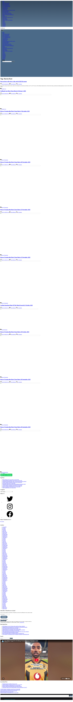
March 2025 (4, 542)
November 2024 (4, 545)
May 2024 (4, 551)
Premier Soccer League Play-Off (7, 17)
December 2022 (4, 566)
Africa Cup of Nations (5, 3)
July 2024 (3, 549)
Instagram (3, 23)
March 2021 (4, 585)
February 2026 (4, 532)
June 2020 (4, 593)
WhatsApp (4, 24)
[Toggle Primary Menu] (2, 30)
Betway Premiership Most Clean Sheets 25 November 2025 (15, 209)
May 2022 (4, 572)
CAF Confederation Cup (6, 6)
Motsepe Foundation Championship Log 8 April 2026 (10, 630)
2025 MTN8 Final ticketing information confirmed (10, 632)
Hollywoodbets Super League (7, 13)
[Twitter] (9, 502)
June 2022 (4, 571)
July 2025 (3, 538)
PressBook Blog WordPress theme (9, 699)
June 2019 (4, 604)
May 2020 (4, 594)
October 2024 (4, 546)
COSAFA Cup (4, 9)
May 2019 (4, 605)
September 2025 (4, 536)
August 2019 (4, 602)
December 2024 (4, 544)
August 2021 (4, 580)
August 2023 (4, 559)
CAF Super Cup (5, 7)
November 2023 (4, 556)
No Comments (19, 84)
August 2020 (4, 591)
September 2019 (4, 601)
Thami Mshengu (13, 84)
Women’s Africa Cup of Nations (7, 20)
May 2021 (4, 583)
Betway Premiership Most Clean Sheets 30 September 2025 (15, 379)
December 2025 (4, 534)
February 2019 (4, 607)
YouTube (3, 58)
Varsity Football (4, 19)
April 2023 (4, 562)
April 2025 (4, 541)
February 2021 (4, 586)
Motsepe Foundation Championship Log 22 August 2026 (11, 685)
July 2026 (3, 527)
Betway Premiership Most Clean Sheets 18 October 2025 (14, 332)
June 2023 (4, 561)
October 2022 (4, 568)
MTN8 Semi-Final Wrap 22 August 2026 (8, 483)
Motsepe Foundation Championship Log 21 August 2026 (11, 486)
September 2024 (4, 547)
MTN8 (3, 15)
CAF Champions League (6, 5)
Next (4, 473)
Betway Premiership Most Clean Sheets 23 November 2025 (15, 257)
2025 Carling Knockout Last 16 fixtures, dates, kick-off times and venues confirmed (15, 631)
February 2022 (4, 575)
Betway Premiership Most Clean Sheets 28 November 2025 (15, 162)
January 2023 (4, 565)
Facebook (3, 22)
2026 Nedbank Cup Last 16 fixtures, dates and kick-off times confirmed (13, 629)
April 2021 (4, 584)
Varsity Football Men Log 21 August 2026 (9, 487)
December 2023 (4, 555)
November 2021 (4, 578)
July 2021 (3, 581)
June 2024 (4, 550)
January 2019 (4, 608)
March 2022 (4, 574)
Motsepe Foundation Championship (8, 14)
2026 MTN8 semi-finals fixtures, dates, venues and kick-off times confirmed (14, 481)
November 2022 (4, 567)
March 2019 (4, 606)
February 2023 (4, 564)
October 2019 (4, 600)
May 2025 (4, 540)
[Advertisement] (36, 70)
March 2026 (4, 531)
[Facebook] (9, 517)
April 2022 (4, 573)
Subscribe (3, 26)
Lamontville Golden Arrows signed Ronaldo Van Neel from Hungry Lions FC (14, 687)
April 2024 (4, 552)
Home (3, 1)
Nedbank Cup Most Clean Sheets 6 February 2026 (13, 91)
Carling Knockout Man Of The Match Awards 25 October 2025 (16, 305)
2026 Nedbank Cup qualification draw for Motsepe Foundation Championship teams (15, 634)
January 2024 (4, 554)
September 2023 (4, 558)
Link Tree (3, 25)
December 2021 (4, 577)
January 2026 (4, 533)
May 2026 (4, 529)
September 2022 (4, 569)
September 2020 (4, 590)
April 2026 (4, 530)
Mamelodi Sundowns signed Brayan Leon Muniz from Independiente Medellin (14, 627)
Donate (3, 59)
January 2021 (4, 587)
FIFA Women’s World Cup (6, 12)
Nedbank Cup (4, 16)
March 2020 (4, 596)
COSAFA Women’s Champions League (8, 10)
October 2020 (4, 589)
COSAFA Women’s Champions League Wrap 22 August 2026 (10, 689)
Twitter (3, 21)
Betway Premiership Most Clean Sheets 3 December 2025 (15, 111)
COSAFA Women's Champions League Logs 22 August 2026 (12, 482)
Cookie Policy (22, 622)
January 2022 (4, 576)
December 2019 (4, 598)
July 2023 (3, 560)
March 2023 (4, 563)
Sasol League (4, 18)
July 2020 (3, 592)
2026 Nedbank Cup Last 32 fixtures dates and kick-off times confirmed (13, 626)
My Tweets (2, 521)
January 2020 (4, 597)
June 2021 (4, 582)
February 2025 (4, 543)
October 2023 (4, 557)
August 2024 (4, 548)
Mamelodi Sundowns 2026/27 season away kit (9, 683)
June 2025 (4, 539)
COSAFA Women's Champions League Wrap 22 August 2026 (12, 480)
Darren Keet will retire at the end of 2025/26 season (13, 81)
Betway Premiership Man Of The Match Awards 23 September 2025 (13, 633)
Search (1, 694)
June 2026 (4, 528)
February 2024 (4, 553)
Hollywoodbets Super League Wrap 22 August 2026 (10, 479)
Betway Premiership (5, 4)
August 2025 (4, 537)
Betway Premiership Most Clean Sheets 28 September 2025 (15, 427)
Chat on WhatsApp (7, 475)
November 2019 (4, 599)
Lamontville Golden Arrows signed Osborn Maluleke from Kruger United (14, 484)
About (3, 2)
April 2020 (4, 595)
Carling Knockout (5, 8)
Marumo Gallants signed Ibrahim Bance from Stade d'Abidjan (12, 686)
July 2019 (3, 603)
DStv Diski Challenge (5, 11)
